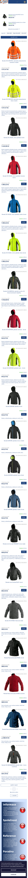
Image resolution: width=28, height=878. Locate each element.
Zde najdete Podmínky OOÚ (16, 866)
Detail (23, 68)
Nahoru (15, 795)
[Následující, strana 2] (14, 789)
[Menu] (24, 2)
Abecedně (24, 33)
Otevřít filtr (14, 37)
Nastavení (13, 870)
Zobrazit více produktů (13, 29)
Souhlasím (13, 874)
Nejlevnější (9, 33)
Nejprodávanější (16, 33)
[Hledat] (17, 2)
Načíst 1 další (14, 785)
